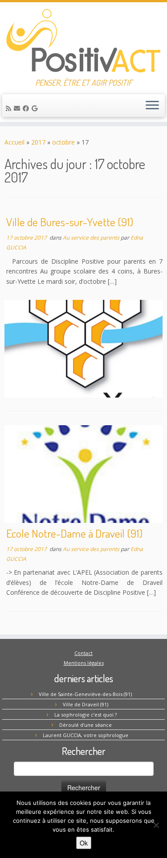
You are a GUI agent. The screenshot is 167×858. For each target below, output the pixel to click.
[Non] (155, 825)
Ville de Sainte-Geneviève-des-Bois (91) (85, 694)
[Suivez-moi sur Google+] (36, 108)
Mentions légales (84, 662)
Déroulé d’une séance (85, 724)
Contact (83, 653)
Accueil (14, 142)
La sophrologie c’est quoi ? (85, 714)
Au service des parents (92, 237)
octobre (63, 142)
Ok (84, 842)
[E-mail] (18, 108)
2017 (38, 142)
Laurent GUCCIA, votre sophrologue (85, 735)
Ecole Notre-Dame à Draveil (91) (74, 533)
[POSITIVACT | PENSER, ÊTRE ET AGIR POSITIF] (83, 40)
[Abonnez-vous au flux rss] (10, 108)
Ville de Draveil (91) (85, 704)
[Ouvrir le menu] (152, 105)
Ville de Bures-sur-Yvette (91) (69, 222)
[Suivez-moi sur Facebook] (27, 108)
